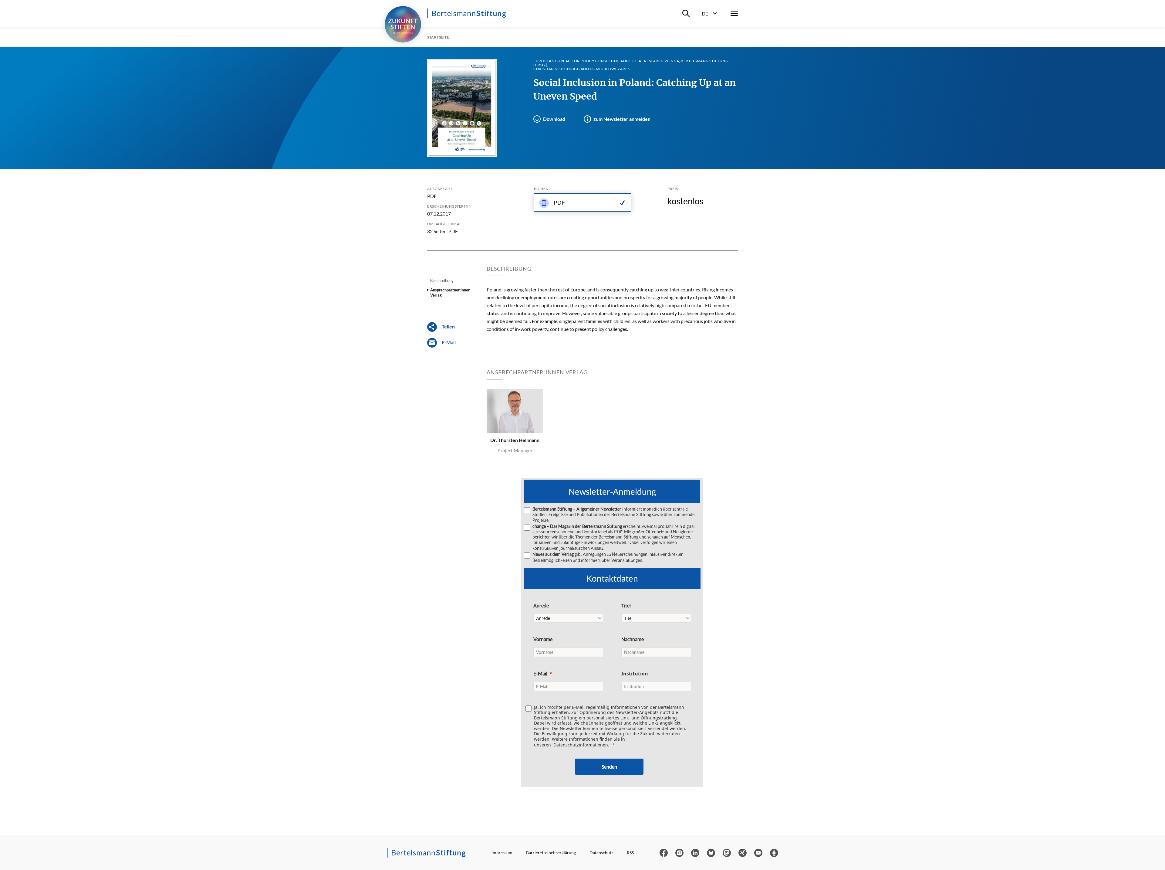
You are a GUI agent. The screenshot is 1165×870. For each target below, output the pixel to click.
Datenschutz (601, 852)
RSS (630, 852)
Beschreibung (442, 280)
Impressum (501, 852)
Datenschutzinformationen (580, 745)
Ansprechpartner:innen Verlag (450, 292)
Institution (634, 673)
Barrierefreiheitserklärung (551, 852)
